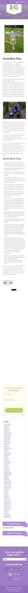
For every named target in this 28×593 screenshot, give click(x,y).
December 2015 (7, 482)
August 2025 (7, 426)
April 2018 (6, 460)
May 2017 (6, 465)
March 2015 (7, 498)
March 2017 (7, 468)
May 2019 (6, 450)
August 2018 (7, 455)
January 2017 (7, 470)
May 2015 (6, 494)
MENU (5, 2)
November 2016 (7, 472)
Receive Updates (14, 410)
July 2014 (6, 511)
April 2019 (6, 451)
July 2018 (6, 456)
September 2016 (8, 474)
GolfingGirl (7, 82)
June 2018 (6, 458)
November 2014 (7, 505)
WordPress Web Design (10, 589)
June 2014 (6, 513)
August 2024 (7, 429)
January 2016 (7, 481)
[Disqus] (14, 320)
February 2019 (7, 453)
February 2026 (7, 424)
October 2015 (7, 486)
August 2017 (7, 463)
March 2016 (7, 479)
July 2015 (6, 491)
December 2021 (7, 436)
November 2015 (7, 484)
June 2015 (6, 493)
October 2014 (7, 506)
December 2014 (7, 503)
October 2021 (7, 438)
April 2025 (6, 427)
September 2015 (8, 487)
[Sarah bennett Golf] (14, 9)
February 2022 (7, 434)
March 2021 (7, 439)
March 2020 (7, 446)
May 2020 (6, 444)
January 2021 (7, 443)
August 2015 (7, 489)
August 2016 (7, 475)
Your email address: (10, 400)
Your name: (7, 394)
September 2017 (8, 462)
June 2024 (6, 431)
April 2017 (6, 467)
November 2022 (7, 432)
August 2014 (7, 510)
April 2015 (6, 496)
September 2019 (8, 448)
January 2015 (7, 501)
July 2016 (6, 477)
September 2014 (8, 508)
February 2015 (7, 499)
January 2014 (7, 515)
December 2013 (7, 517)
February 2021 (7, 441)
